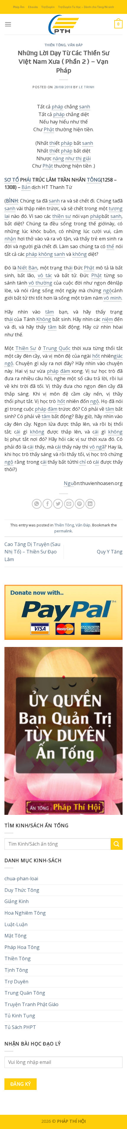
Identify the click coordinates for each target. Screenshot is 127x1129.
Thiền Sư (25, 348)
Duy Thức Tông (21, 890)
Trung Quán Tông (24, 993)
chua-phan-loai (21, 878)
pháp (57, 106)
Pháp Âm (19, 7)
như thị (73, 158)
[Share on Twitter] (58, 504)
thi (52, 143)
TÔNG (94, 179)
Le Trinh (86, 87)
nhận (10, 238)
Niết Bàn (27, 267)
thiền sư (61, 216)
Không (43, 319)
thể (110, 246)
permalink (63, 531)
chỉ (82, 462)
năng (58, 158)
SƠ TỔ (11, 179)
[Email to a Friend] (69, 504)
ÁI (29, 179)
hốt (96, 356)
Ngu (69, 483)
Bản (26, 187)
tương (116, 208)
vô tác (45, 275)
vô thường (40, 283)
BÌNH (12, 200)
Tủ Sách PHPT (20, 1027)
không (45, 254)
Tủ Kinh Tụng (19, 1015)
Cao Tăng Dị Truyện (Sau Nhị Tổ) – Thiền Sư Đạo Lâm (32, 552)
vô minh (112, 298)
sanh (84, 106)
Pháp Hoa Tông (22, 947)
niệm (107, 319)
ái (70, 267)
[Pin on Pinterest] (79, 504)
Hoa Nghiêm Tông (25, 913)
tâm (49, 312)
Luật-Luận (15, 924)
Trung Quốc (56, 348)
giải (87, 158)
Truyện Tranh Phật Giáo (31, 1004)
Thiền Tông (55, 45)
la (6, 216)
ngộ (107, 290)
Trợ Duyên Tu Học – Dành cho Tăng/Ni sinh (86, 7)
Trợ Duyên (48, 7)
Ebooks (33, 7)
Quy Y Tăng (110, 551)
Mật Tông (15, 935)
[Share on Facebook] (47, 504)
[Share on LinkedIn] (90, 504)
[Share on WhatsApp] (37, 504)
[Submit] (117, 844)
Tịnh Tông (16, 970)
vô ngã (97, 447)
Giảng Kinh (16, 901)
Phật (49, 129)
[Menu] (8, 24)
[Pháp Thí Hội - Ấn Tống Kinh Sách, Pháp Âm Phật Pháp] (63, 24)
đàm (65, 371)
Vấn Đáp (75, 45)
